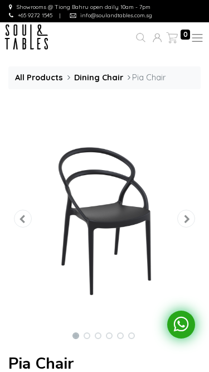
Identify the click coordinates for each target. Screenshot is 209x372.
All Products (39, 78)
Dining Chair (98, 78)
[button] (139, 38)
